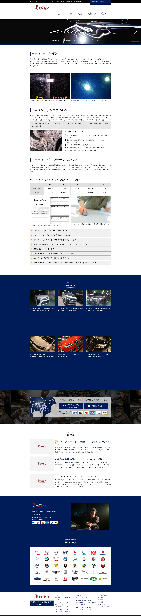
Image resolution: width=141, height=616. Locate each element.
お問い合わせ (105, 13)
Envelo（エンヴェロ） (82, 597)
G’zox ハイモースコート (82, 604)
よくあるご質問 (102, 595)
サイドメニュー (60, 604)
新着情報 (100, 602)
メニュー (81, 13)
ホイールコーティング (62, 609)
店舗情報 (100, 599)
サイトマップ (101, 608)
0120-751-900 (39, 515)
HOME (57, 595)
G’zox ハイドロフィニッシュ (83, 609)
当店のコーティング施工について (64, 597)
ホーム (59, 13)
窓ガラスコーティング (62, 606)
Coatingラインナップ (80, 595)
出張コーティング (61, 600)
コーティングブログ (103, 606)
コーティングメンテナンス (63, 602)
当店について (92, 13)
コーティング (70, 13)
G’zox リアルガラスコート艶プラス (85, 607)
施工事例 (100, 597)
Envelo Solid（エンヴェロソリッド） (86, 600)
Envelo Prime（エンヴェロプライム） (86, 602)
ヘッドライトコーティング (63, 611)
